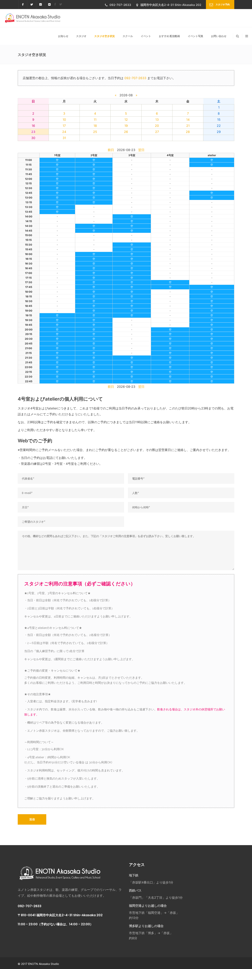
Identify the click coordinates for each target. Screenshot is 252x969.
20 (157, 126)
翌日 (141, 150)
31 (64, 138)
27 (157, 132)
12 (126, 120)
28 (188, 132)
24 (64, 132)
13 (157, 120)
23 (33, 132)
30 (33, 138)
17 (64, 126)
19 (126, 126)
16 (33, 126)
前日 (111, 150)
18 (95, 126)
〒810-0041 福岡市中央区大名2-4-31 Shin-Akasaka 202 (60, 915)
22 (219, 126)
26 (126, 132)
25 (95, 132)
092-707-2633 (135, 78)
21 (188, 126)
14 (188, 120)
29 (219, 132)
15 (218, 120)
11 (95, 120)
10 (64, 120)
